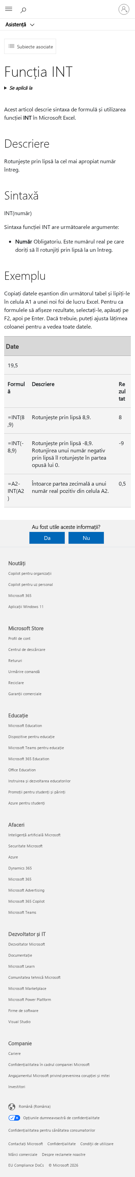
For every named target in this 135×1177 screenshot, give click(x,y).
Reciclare (16, 682)
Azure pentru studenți (26, 803)
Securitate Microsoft (25, 845)
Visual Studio (19, 1021)
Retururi (15, 660)
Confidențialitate (61, 1143)
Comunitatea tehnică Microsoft (34, 977)
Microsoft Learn (21, 966)
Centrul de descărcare (26, 649)
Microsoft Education (25, 725)
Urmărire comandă (24, 671)
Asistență (17, 24)
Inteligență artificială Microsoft (34, 834)
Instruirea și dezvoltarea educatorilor (39, 780)
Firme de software (23, 1010)
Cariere (14, 1053)
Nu (86, 537)
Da (47, 537)
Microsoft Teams (22, 912)
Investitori (16, 1086)
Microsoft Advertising (26, 890)
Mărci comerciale (22, 1154)
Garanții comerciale (25, 693)
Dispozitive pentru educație (31, 736)
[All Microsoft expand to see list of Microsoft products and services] (8, 9)
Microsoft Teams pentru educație (36, 747)
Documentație (20, 955)
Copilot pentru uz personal (30, 584)
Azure (13, 856)
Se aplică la (20, 87)
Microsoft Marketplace (27, 988)
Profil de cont (19, 638)
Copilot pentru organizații (30, 573)
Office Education (22, 769)
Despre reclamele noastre (64, 1154)
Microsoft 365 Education (28, 758)
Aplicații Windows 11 (26, 606)
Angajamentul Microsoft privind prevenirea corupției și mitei (59, 1075)
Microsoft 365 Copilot (26, 901)
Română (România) (35, 1106)
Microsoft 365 (20, 595)
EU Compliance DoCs (26, 1165)
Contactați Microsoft (25, 1143)
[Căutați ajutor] (24, 9)
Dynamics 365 (20, 868)
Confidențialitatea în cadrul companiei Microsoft (49, 1064)
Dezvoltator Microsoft (26, 944)
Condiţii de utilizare (97, 1143)
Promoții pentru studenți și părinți (36, 791)
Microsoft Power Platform (29, 999)
